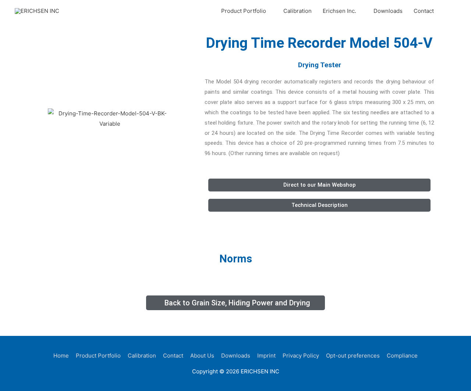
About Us (202, 355)
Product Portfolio (243, 10)
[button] (448, 11)
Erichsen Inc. (339, 10)
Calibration (297, 10)
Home (61, 355)
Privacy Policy (301, 355)
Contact (424, 10)
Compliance (402, 355)
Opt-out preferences (353, 355)
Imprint (266, 355)
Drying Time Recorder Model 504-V (319, 43)
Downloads (388, 10)
